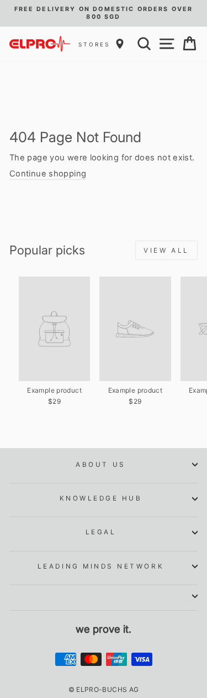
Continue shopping (47, 174)
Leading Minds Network (101, 566)
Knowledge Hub (101, 498)
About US (100, 464)
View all (166, 250)
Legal (101, 532)
